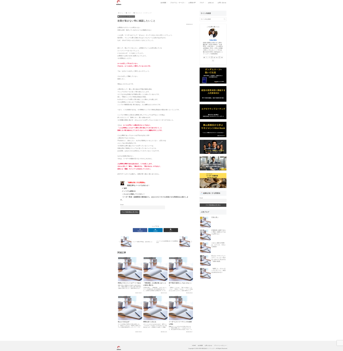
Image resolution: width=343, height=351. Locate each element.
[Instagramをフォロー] (212, 57)
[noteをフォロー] (219, 57)
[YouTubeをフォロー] (214, 57)
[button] (171, 230)
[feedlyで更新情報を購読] (222, 57)
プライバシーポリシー (220, 345)
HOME (194, 345)
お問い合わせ (208, 345)
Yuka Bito (213, 40)
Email (121, 204)
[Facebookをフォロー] (209, 57)
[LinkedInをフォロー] (217, 57)
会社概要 (200, 345)
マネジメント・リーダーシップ (126, 16)
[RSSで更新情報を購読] (213, 60)
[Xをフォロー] (207, 57)
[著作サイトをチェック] (204, 57)
